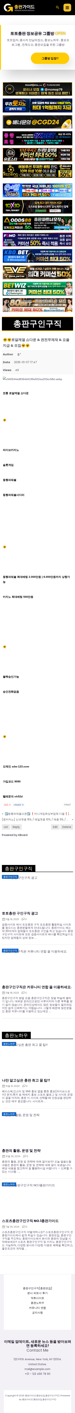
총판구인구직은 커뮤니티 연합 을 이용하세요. (37, 987)
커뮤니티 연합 (37, 1308)
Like (7, 805)
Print (67, 805)
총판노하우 (37, 1303)
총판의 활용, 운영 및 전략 (21, 1150)
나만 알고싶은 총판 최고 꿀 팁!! (26, 1080)
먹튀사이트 (37, 1298)
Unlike (19, 805)
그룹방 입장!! (50, 58)
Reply (16, 827)
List (6, 827)
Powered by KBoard (15, 835)
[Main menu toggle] (67, 8)
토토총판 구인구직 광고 (20, 913)
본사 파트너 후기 (37, 1293)
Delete (66, 827)
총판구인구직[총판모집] (37, 1288)
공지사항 (37, 1313)
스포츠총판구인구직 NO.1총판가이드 (30, 1221)
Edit (55, 827)
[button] (57, 7)
